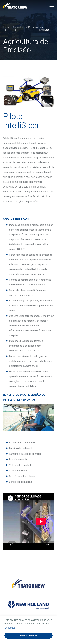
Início (6, 27)
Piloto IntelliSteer (44, 28)
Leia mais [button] (10, 627)
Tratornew (15, 6)
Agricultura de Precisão (25, 27)
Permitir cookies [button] (28, 635)
